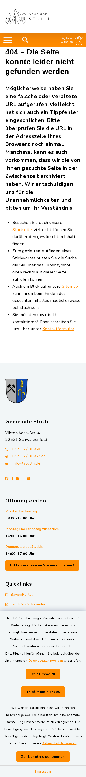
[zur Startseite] (27, 16)
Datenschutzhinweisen (46, 661)
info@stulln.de (26, 463)
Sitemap (70, 286)
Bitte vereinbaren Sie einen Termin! (42, 565)
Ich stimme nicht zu (43, 691)
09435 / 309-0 (26, 449)
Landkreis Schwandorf (29, 604)
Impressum (43, 771)
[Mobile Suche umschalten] (25, 40)
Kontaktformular (59, 328)
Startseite (22, 229)
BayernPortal (22, 594)
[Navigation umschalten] (7, 40)
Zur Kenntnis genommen (43, 756)
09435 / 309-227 (29, 456)
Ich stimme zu (43, 674)
